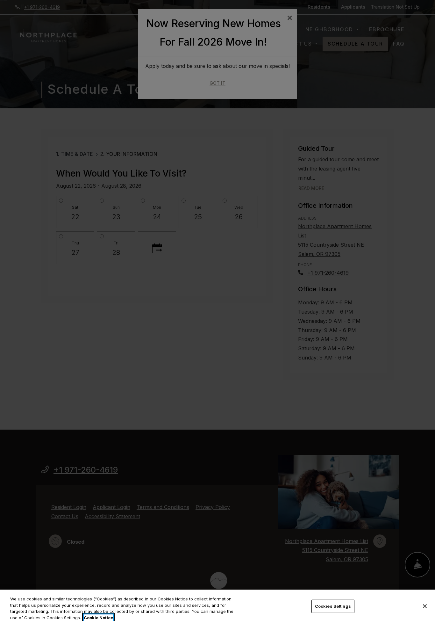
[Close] (425, 606)
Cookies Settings (333, 606)
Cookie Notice (98, 617)
